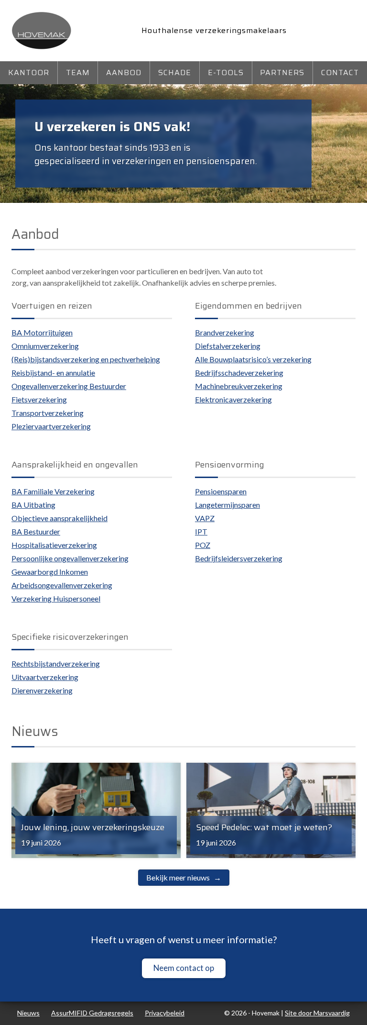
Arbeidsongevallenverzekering (61, 585)
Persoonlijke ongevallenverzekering (70, 558)
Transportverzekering (47, 412)
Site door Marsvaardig (317, 1013)
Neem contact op (183, 968)
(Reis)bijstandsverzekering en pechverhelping (85, 359)
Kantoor (28, 72)
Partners (282, 72)
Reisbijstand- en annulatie (53, 372)
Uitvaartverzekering (44, 676)
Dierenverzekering (42, 690)
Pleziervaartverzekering (51, 426)
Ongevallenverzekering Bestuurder (68, 385)
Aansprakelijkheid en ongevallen (74, 464)
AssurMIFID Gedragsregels (92, 1013)
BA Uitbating (33, 504)
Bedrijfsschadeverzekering (239, 372)
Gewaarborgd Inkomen (49, 571)
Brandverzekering (224, 332)
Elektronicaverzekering (233, 399)
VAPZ (205, 518)
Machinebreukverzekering (238, 385)
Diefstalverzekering (227, 345)
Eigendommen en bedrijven (248, 305)
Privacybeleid (164, 1013)
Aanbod (123, 72)
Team (78, 72)
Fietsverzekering (39, 399)
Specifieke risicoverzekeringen (70, 637)
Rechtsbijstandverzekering (55, 663)
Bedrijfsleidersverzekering (238, 558)
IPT (201, 531)
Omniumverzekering (45, 345)
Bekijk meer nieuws (178, 877)
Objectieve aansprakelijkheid (59, 518)
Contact (340, 72)
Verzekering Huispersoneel (55, 598)
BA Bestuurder (35, 531)
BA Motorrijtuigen (42, 332)
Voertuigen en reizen (51, 305)
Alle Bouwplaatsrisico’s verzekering (253, 359)
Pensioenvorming (229, 464)
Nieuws (28, 1013)
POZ (202, 544)
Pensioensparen (221, 491)
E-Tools (226, 72)
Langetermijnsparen (227, 504)
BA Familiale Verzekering (53, 491)
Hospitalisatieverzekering (54, 544)
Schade (174, 72)
